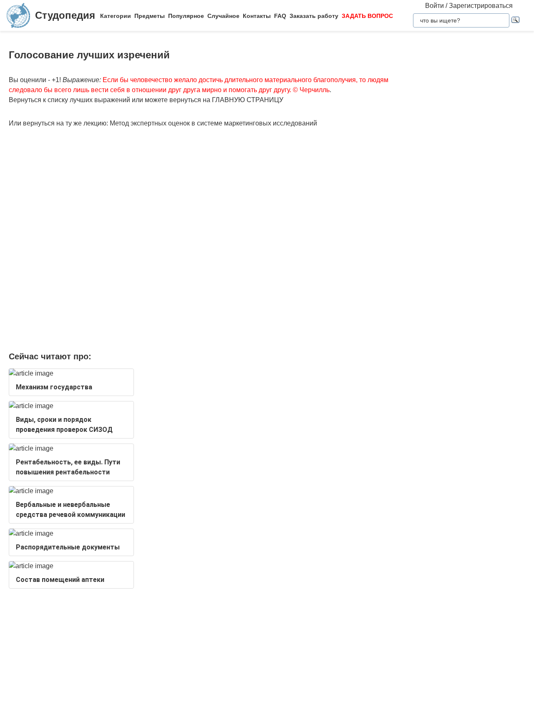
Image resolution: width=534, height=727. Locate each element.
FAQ (280, 16)
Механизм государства (54, 387)
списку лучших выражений (89, 99)
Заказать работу (314, 16)
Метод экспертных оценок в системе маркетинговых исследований (213, 123)
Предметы (149, 16)
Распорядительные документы (68, 547)
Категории (115, 16)
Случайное (223, 16)
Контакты (257, 16)
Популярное (186, 16)
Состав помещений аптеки (60, 580)
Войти (434, 5)
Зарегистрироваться (481, 5)
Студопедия (65, 15)
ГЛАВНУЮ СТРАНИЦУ (247, 99)
